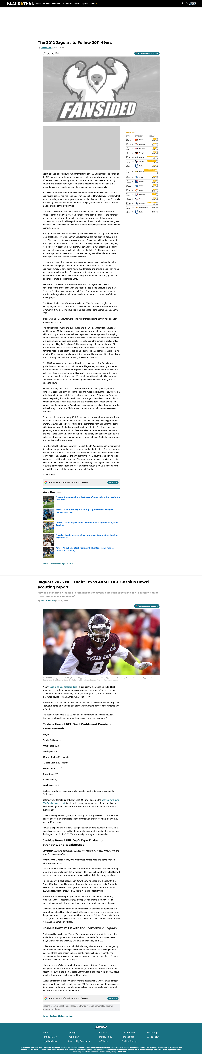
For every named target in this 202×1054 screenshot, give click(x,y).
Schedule (56, 3)
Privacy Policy (105, 1037)
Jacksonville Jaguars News (61, 564)
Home (45, 564)
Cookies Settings (129, 1041)
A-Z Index (103, 1041)
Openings (72, 1032)
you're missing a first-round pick (63, 687)
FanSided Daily (50, 1037)
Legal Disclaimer (50, 1041)
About (45, 1032)
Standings (67, 3)
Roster (76, 3)
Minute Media (30, 1047)
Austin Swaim (48, 600)
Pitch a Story (73, 1037)
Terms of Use (128, 1037)
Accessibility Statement (79, 1041)
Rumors (46, 3)
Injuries (85, 3)
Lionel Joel (46, 48)
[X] (187, 3)
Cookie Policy (153, 1037)
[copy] (57, 53)
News (38, 3)
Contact (103, 1032)
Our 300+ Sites (128, 1032)
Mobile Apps (152, 1032)
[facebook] (182, 3)
